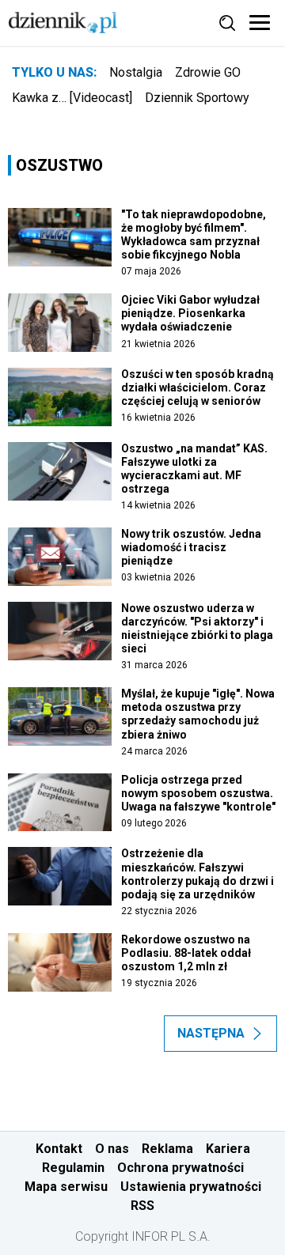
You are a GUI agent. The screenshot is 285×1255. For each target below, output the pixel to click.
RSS (142, 1205)
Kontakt (59, 1148)
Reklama (167, 1148)
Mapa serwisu (66, 1186)
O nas (112, 1148)
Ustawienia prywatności (190, 1186)
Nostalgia (135, 72)
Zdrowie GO (208, 72)
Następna (211, 1033)
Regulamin (73, 1167)
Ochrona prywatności (180, 1167)
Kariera (228, 1148)
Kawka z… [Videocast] (72, 97)
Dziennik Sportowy (197, 97)
